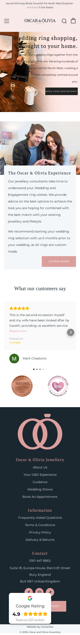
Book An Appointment (40, 497)
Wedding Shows (40, 489)
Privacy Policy (40, 532)
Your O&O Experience (40, 475)
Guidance (40, 482)
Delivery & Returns (40, 540)
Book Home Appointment (61, 91)
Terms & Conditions (40, 525)
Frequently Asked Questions (40, 518)
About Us (40, 467)
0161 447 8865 (40, 561)
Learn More (58, 261)
